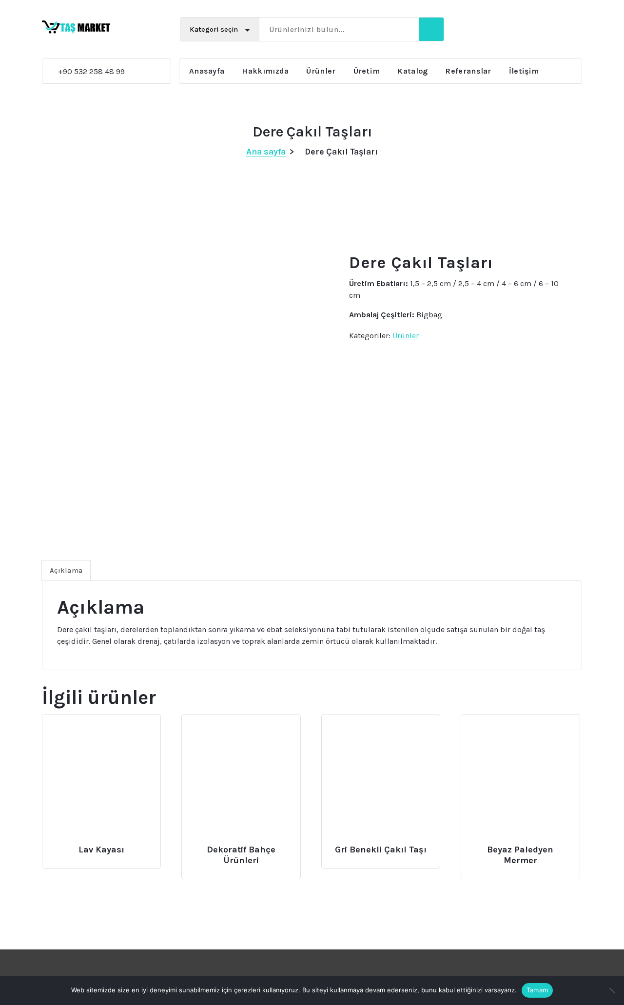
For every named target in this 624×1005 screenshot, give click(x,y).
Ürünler (320, 71)
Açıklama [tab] (66, 570)
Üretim (366, 71)
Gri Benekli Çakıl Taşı (381, 850)
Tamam (537, 990)
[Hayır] (612, 990)
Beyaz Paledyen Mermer (520, 855)
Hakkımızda (265, 71)
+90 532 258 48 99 (82, 71)
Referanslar (468, 71)
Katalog (412, 71)
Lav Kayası (101, 850)
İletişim (524, 71)
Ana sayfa (266, 151)
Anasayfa (206, 71)
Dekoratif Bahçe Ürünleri (241, 855)
